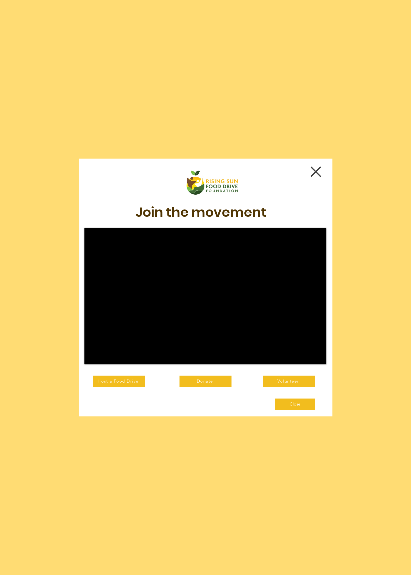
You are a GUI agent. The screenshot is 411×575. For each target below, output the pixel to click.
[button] (316, 171)
